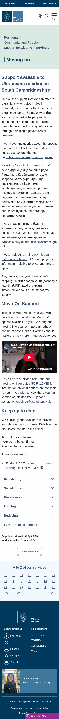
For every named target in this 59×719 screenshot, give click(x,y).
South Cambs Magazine (38, 637)
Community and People (21, 42)
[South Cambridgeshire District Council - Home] (12, 16)
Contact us (37, 651)
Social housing (14, 488)
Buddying (11, 515)
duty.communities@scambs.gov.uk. (29, 157)
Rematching (12, 479)
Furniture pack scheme (20, 524)
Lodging (10, 506)
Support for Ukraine (18, 47)
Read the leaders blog (35, 682)
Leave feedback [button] (29, 551)
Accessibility (16, 708)
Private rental (13, 497)
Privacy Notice (41, 708)
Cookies (28, 708)
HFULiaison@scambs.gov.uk (31, 401)
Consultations (38, 645)
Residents (11, 37)
